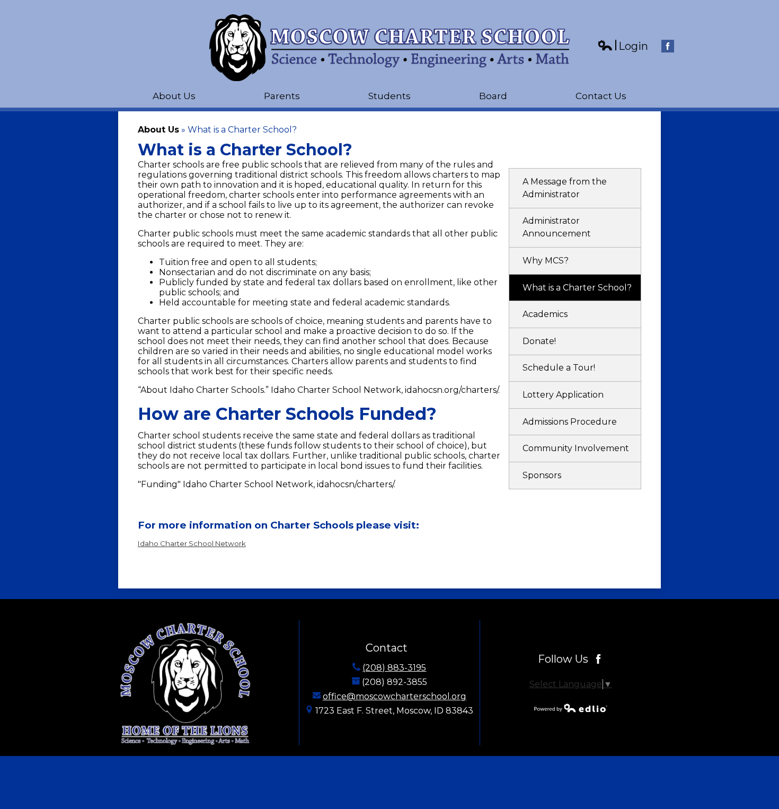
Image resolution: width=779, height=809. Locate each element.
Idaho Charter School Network (192, 543)
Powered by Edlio (571, 707)
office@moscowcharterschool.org (394, 696)
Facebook (667, 46)
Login (622, 46)
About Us (158, 130)
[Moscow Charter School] (389, 48)
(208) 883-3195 (394, 668)
